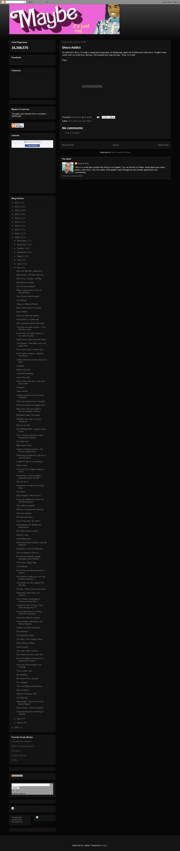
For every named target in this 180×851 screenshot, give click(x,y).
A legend (20, 387)
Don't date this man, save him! (29, 654)
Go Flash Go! (22, 441)
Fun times (20, 492)
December (22, 241)
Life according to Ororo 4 (27, 552)
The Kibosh (21, 300)
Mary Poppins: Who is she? (28, 495)
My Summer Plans (24, 517)
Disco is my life (23, 425)
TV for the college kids (26, 562)
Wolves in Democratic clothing (29, 509)
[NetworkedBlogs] (32, 141)
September (22, 252)
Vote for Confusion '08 (26, 694)
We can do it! (22, 482)
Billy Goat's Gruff (23, 445)
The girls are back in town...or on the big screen (31, 328)
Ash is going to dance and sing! (30, 323)
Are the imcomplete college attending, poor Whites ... (28, 557)
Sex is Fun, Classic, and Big (28, 278)
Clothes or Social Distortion (28, 627)
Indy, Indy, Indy (23, 377)
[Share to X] (108, 117)
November (22, 244)
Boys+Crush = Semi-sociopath (29, 708)
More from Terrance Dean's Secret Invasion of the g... (28, 410)
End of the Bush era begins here (30, 405)
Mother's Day (22, 535)
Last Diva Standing (24, 373)
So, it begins (21, 682)
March (20, 723)
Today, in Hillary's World (27, 304)
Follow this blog (32, 145)
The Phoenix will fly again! (28, 296)
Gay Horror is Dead (25, 282)
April (19, 719)
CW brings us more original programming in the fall (28, 476)
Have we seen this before (27, 315)
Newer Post (68, 145)
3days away (21, 465)
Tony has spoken (24, 513)
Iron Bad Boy (22, 698)
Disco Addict (21, 312)
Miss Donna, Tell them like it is (29, 275)
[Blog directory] (17, 776)
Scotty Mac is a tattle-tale (27, 319)
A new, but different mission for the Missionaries (30, 500)
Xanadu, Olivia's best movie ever (31, 589)
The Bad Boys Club (25, 635)
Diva (76, 121)
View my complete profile (72, 176)
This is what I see (24, 671)
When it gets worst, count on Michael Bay (29, 291)
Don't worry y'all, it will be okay (29, 349)
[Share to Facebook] (111, 117)
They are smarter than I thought (30, 401)
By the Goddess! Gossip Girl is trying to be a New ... (30, 659)
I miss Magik (22, 566)
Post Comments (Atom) (121, 152)
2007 (17, 727)
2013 (17, 218)
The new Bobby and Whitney (29, 686)
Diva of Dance (22, 690)
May (19, 267)
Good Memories (23, 539)
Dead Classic (22, 647)
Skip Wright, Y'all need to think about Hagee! (29, 702)
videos (89, 121)
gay (84, 121)
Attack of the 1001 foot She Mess (31, 339)
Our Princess (22, 631)
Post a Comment (72, 133)
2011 (17, 226)
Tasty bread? (22, 391)
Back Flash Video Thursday (28, 308)
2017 (17, 203)
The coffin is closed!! (25, 505)
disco (71, 121)
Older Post (163, 145)
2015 (17, 210)
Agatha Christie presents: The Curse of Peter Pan (29, 450)
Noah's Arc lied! (23, 369)
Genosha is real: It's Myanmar (29, 549)
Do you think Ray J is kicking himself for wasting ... (29, 612)
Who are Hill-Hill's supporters (29, 271)
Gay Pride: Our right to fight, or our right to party (30, 334)
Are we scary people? (26, 286)
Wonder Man (83, 163)
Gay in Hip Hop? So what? (28, 521)
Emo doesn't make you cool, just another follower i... (30, 577)
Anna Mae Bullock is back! (28, 618)
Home (116, 145)
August (20, 256)
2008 (17, 237)
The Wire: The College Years (29, 639)
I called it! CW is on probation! (29, 461)
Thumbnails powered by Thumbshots (17, 819)
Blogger (104, 845)
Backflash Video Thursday (28, 415)
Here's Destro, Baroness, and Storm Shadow (29, 622)
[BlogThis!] (105, 117)
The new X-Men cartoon (27, 651)
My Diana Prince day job (27, 678)
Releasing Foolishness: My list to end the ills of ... (31, 456)
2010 (17, 229)
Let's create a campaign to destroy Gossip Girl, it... (28, 600)
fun (80, 121)
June (19, 264)
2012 (17, 222)
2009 (17, 233)
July (19, 260)
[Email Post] (98, 117)
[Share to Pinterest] (113, 117)
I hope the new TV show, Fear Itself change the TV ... (29, 606)
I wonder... (21, 366)
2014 (17, 214)
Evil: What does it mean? (27, 531)
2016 (17, 207)
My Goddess (22, 675)
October (21, 248)
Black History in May (25, 643)
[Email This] (103, 117)
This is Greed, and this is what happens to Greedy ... (29, 436)
